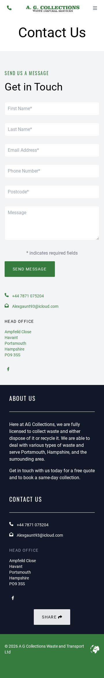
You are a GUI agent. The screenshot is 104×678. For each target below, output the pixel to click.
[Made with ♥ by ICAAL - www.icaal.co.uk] (94, 649)
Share (50, 617)
